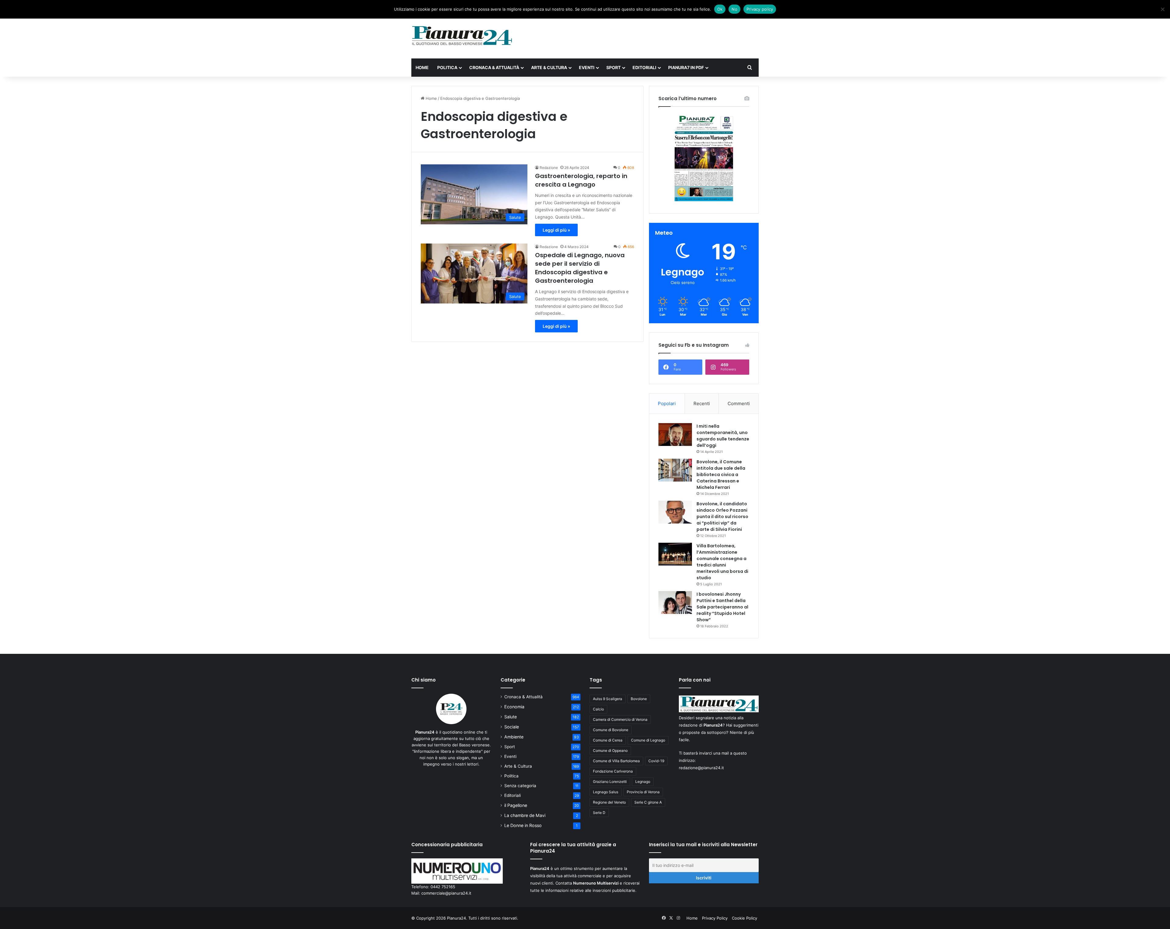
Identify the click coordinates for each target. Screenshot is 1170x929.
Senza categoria (520, 785)
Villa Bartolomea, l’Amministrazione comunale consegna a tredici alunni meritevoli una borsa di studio (722, 562)
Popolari (667, 403)
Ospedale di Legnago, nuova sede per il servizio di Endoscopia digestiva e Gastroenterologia (580, 268)
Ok (720, 9)
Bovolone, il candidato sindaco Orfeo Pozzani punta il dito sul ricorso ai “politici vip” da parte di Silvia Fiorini (722, 516)
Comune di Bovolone (610, 729)
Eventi (586, 67)
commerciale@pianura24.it (446, 893)
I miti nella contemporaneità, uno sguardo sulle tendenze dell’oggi (723, 435)
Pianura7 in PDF (686, 67)
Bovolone (639, 698)
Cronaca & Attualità (494, 67)
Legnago (642, 781)
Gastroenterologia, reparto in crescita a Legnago (581, 180)
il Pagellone (515, 805)
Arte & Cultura (549, 67)
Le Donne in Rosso (523, 825)
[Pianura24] (462, 35)
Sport (613, 67)
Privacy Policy (715, 918)
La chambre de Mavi (524, 815)
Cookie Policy (744, 918)
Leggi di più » (556, 230)
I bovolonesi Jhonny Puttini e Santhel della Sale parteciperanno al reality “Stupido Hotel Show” (722, 607)
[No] (1162, 9)
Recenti (701, 403)
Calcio (598, 709)
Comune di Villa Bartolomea (616, 761)
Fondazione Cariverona (613, 771)
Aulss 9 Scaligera (607, 698)
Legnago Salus (605, 792)
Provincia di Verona (643, 792)
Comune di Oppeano (610, 750)
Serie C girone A (648, 802)
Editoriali (644, 67)
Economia (514, 706)
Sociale (511, 726)
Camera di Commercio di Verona (620, 719)
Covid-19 (656, 761)
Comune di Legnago (648, 740)
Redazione (549, 167)
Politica (447, 67)
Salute (510, 716)
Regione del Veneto (609, 802)
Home (422, 67)
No (734, 9)
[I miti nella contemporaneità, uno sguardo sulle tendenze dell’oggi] (675, 434)
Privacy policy (759, 9)
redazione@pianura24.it (701, 767)
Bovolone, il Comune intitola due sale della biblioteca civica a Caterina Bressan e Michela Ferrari (721, 474)
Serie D (599, 812)
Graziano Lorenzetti (610, 781)
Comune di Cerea (607, 740)
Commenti (739, 403)
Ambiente (513, 736)
